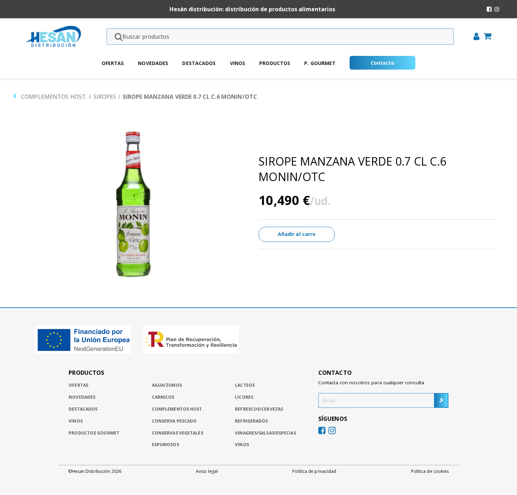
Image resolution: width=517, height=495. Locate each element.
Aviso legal (207, 471)
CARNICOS (163, 397)
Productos (274, 63)
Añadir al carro (297, 234)
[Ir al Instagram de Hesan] (496, 9)
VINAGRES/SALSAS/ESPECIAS (265, 433)
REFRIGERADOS (251, 421)
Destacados (199, 63)
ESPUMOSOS (165, 445)
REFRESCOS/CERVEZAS (259, 409)
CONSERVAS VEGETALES (177, 433)
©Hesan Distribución (94, 471)
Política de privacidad (314, 471)
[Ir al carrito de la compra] (485, 37)
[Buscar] (116, 36)
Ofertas (113, 63)
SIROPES (105, 97)
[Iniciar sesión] (474, 37)
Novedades (153, 63)
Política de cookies (430, 471)
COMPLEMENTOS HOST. (54, 97)
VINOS (242, 445)
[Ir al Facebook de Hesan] (489, 9)
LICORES (244, 397)
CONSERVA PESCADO (174, 421)
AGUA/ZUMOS (167, 385)
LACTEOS (245, 385)
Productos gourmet (94, 433)
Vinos (237, 63)
